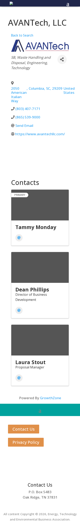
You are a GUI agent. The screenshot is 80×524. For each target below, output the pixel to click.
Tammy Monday (35, 227)
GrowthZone (50, 398)
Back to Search (22, 35)
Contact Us (24, 429)
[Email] (19, 237)
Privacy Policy (26, 442)
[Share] (62, 59)
